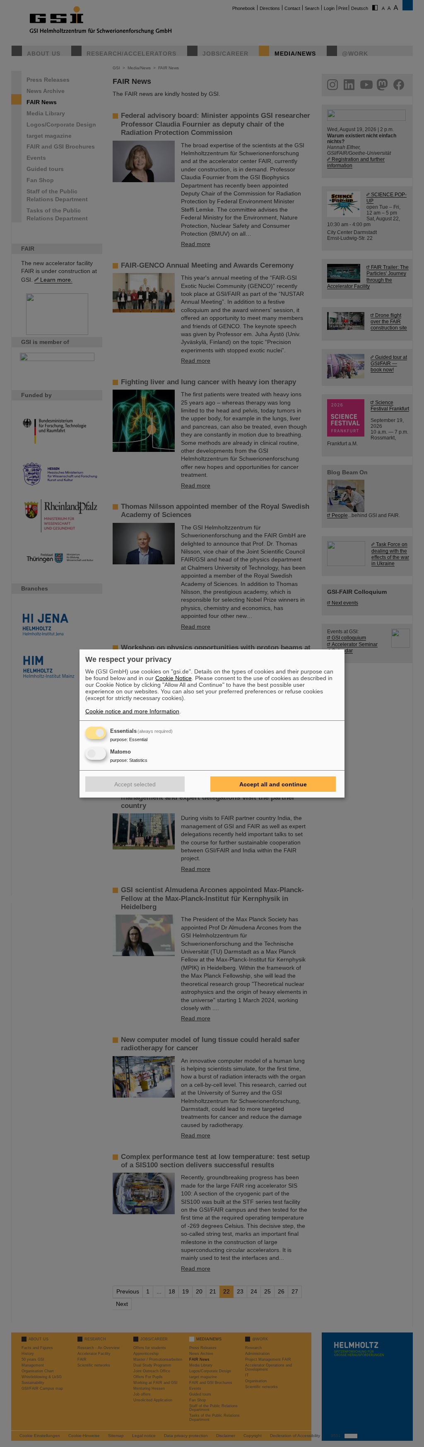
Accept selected (135, 784)
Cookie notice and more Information (132, 711)
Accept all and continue (273, 784)
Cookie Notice (173, 678)
